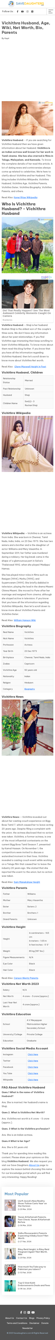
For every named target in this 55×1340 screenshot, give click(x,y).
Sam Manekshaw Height (27, 882)
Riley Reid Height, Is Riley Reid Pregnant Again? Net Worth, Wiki (33, 1252)
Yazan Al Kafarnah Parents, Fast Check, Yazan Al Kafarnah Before (34, 1219)
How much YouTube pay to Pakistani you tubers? (32, 1268)
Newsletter (27, 1328)
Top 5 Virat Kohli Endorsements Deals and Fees (34, 1284)
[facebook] (17, 11)
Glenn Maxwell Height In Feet (30, 366)
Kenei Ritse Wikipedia (25, 197)
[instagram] (27, 11)
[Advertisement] (27, 71)
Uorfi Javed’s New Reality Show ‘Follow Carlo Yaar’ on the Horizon (32, 1203)
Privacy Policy (43, 1318)
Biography (29, 689)
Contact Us (21, 1318)
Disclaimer (34, 1323)
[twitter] (32, 11)
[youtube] (22, 11)
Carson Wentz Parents (26, 978)
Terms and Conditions (17, 1323)
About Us (34, 1165)
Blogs (31, 1318)
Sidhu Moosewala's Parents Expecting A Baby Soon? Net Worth (33, 1236)
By (5, 38)
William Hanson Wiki (25, 620)
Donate (45, 1323)
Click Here (33, 1054)
